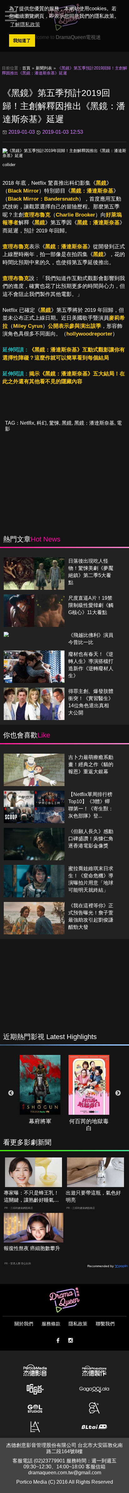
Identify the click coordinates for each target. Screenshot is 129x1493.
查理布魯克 (37, 215)
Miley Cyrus (28, 326)
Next (118, 1093)
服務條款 (51, 1323)
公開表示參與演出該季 (74, 326)
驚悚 (54, 423)
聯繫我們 (105, 1323)
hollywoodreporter (89, 334)
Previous (11, 1093)
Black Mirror (23, 191)
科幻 (42, 423)
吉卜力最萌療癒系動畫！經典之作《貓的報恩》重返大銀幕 (90, 764)
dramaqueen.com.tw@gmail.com (64, 1472)
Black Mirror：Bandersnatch (43, 199)
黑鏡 (101, 183)
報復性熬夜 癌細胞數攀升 (32, 1248)
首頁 (26, 68)
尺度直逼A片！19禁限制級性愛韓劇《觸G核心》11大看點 (90, 605)
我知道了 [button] (22, 40)
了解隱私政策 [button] (25, 24)
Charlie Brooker (75, 215)
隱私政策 (78, 1323)
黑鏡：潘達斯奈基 (92, 191)
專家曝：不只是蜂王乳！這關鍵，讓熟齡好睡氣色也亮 (31, 1197)
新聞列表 (44, 68)
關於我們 (23, 1323)
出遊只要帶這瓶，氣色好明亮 (93, 1196)
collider (9, 164)
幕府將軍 (40, 1121)
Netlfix (27, 423)
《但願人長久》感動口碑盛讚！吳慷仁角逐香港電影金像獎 (90, 838)
